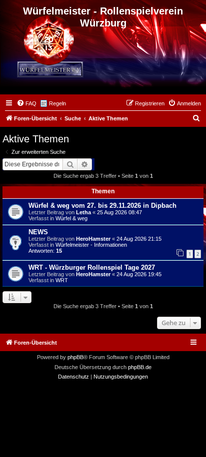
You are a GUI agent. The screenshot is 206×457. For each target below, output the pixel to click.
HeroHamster (93, 239)
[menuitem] (26, 103)
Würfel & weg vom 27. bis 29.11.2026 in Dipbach (102, 205)
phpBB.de (140, 367)
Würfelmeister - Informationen (91, 245)
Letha (83, 212)
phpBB (76, 357)
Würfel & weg (72, 218)
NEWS (38, 232)
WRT (62, 280)
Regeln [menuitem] (57, 103)
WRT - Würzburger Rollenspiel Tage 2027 (91, 267)
